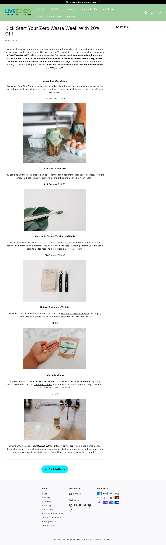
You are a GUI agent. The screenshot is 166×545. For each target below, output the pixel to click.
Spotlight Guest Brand (58, 16)
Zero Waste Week (63, 55)
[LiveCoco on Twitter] (84, 505)
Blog (71, 8)
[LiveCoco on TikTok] (70, 509)
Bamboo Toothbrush (50, 174)
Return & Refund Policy (53, 513)
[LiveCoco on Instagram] (70, 505)
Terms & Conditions (51, 517)
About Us (46, 501)
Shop (42, 8)
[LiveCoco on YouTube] (80, 505)
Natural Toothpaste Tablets (75, 313)
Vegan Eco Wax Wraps (22, 86)
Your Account (48, 525)
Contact (110, 8)
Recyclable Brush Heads (25, 242)
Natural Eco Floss (43, 384)
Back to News (56, 469)
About (56, 8)
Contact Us (47, 509)
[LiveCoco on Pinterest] (89, 505)
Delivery (46, 497)
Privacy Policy (49, 521)
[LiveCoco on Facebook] (75, 505)
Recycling (88, 8)
